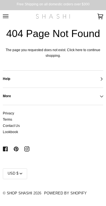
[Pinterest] (16, 148)
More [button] (7, 96)
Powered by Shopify (65, 193)
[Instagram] (26, 148)
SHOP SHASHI (19, 193)
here (79, 50)
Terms (7, 120)
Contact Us (11, 126)
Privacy (8, 113)
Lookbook (10, 132)
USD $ (13, 173)
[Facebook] (5, 148)
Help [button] (6, 79)
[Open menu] (11, 16)
